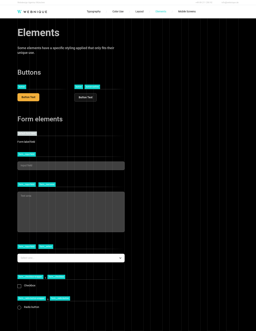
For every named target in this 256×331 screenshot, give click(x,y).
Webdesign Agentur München (31, 2)
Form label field (26, 141)
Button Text (28, 97)
